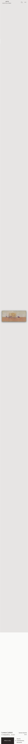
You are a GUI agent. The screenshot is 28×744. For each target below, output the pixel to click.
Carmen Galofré (7, 733)
